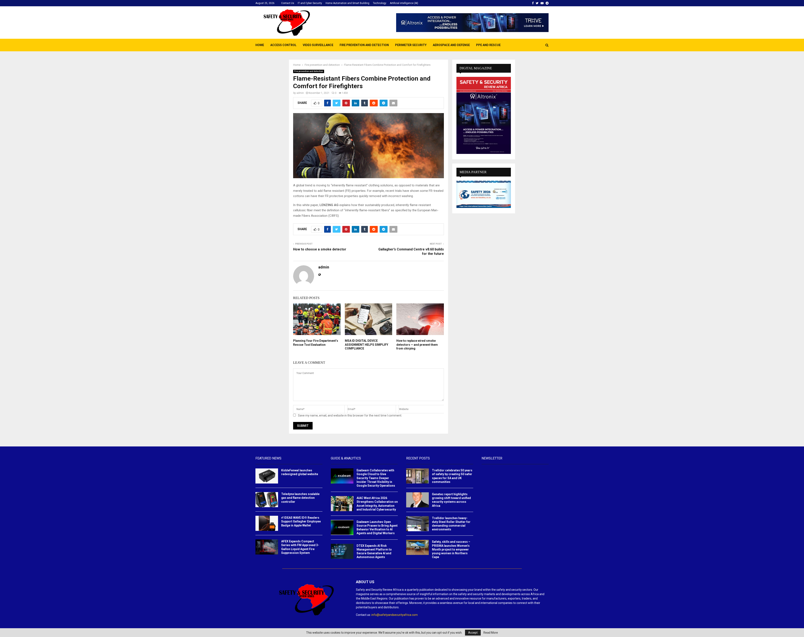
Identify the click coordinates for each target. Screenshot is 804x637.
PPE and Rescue (488, 45)
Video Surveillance (318, 45)
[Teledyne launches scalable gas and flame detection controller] (266, 499)
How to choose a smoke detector (319, 249)
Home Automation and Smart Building (347, 3)
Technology (379, 3)
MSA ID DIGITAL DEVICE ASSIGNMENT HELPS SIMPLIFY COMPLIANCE (366, 344)
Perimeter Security (410, 45)
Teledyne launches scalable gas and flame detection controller (300, 497)
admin (300, 93)
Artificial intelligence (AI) (404, 3)
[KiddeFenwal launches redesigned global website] (266, 476)
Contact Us (287, 3)
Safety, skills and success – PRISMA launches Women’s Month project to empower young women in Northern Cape (451, 549)
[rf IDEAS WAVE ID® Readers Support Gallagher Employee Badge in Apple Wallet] (266, 523)
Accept (473, 632)
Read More (490, 632)
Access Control (283, 45)
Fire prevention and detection (364, 45)
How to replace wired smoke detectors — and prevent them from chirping (417, 344)
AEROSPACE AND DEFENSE (451, 45)
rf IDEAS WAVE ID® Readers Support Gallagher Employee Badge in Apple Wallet (301, 521)
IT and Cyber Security (310, 3)
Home (259, 45)
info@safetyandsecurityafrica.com (394, 614)
